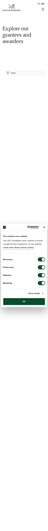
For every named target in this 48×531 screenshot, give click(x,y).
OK (24, 301)
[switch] (41, 267)
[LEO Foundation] (11, 7)
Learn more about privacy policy (18, 247)
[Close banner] (44, 227)
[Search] (42, 79)
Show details (34, 293)
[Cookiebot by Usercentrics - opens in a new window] (29, 227)
